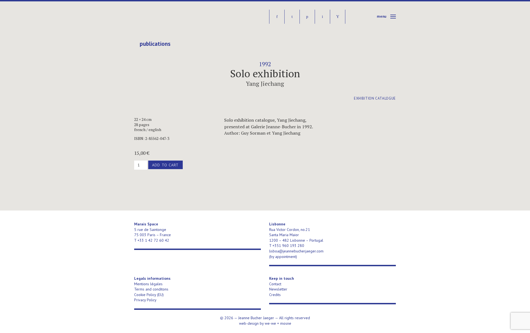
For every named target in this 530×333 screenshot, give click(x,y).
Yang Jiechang (265, 83)
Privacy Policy (145, 299)
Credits (275, 294)
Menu (381, 16)
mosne (285, 323)
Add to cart (165, 164)
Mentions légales (148, 283)
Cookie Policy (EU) (149, 294)
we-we (270, 323)
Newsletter (278, 289)
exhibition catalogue (375, 98)
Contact (275, 283)
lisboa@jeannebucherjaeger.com (296, 251)
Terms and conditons (151, 289)
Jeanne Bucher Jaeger (176, 17)
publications (155, 43)
